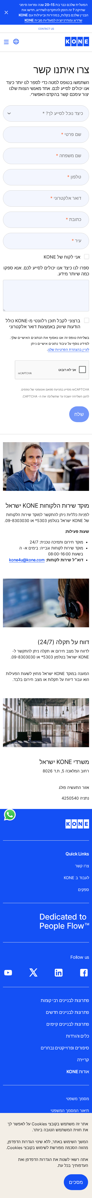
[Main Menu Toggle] (6, 42)
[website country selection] (16, 41)
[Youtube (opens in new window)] (8, 971)
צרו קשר (82, 865)
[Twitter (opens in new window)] (33, 971)
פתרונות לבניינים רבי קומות (65, 1000)
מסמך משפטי (77, 1098)
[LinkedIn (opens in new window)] (58, 971)
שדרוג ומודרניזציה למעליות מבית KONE (53, 20)
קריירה (83, 1059)
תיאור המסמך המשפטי (70, 1110)
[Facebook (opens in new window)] (84, 971)
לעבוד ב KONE (76, 877)
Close (6, 12)
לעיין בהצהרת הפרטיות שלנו (68, 349)
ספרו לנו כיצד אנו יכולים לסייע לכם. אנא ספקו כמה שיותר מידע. (46, 270)
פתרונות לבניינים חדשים (67, 1012)
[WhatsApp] (10, 815)
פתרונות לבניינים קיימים (67, 1024)
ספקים (83, 889)
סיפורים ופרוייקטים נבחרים (65, 1047)
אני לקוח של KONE (62, 257)
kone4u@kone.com (27, 559)
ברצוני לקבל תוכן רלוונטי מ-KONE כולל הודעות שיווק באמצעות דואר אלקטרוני (43, 323)
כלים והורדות (77, 1036)
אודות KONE (77, 1071)
